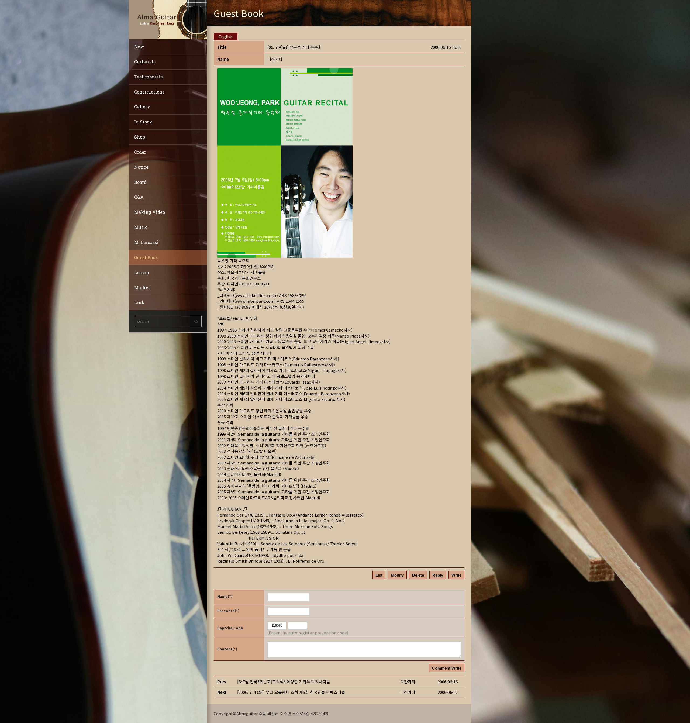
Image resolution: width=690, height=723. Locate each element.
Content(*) (227, 649)
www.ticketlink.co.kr (256, 295)
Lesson (141, 272)
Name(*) (224, 596)
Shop (139, 137)
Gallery (142, 106)
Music (140, 227)
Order (140, 152)
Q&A (139, 197)
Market (142, 287)
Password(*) (228, 610)
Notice (141, 167)
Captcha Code (230, 628)
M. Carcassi (146, 242)
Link (139, 302)
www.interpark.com (255, 301)
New (139, 46)
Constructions (149, 92)
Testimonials (148, 77)
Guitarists (145, 61)
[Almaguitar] (168, 19)
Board (140, 182)
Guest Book (146, 257)
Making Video (149, 212)
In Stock (143, 122)
